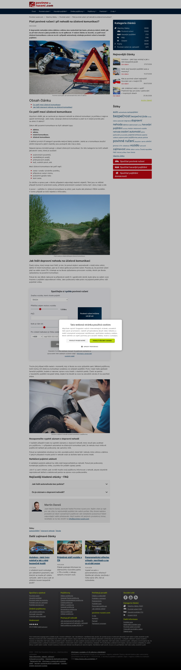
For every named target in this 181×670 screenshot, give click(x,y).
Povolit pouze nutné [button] (77, 340)
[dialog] (90, 335)
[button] (90, 346)
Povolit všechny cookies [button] (102, 340)
